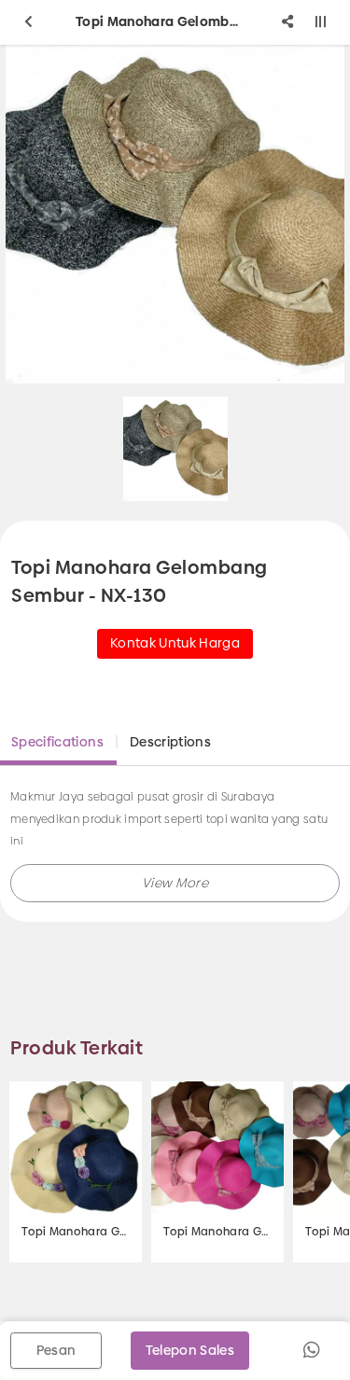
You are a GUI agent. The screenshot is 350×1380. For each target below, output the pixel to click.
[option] (175, 449)
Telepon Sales (190, 1350)
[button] (175, 883)
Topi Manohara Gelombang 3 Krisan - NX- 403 (75, 1231)
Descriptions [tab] (170, 741)
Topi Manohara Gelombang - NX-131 (217, 1231)
